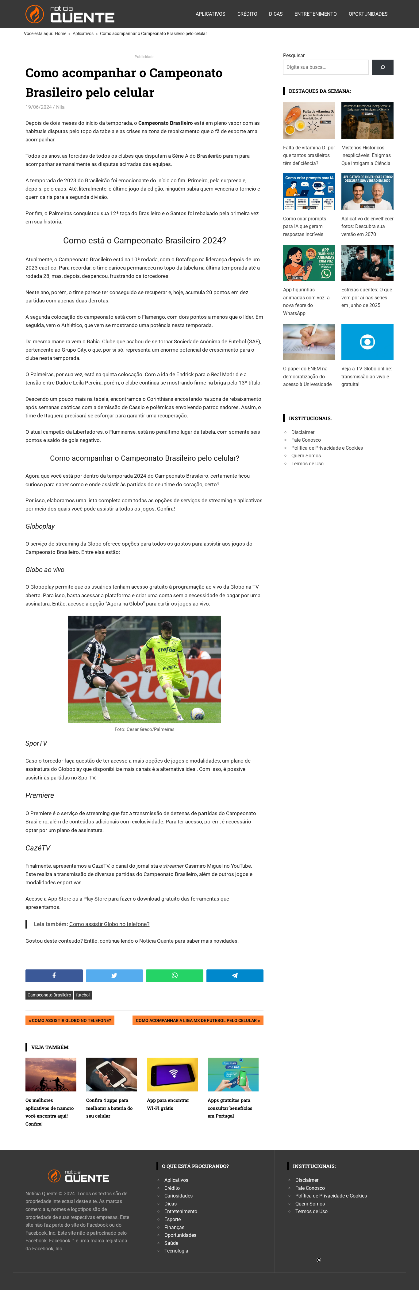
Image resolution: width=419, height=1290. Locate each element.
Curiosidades (178, 1196)
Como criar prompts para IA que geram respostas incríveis (304, 226)
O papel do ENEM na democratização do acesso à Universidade (307, 376)
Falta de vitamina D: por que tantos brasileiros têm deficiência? (309, 155)
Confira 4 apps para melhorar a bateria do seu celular (109, 1108)
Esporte (172, 1219)
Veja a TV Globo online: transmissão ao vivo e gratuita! (366, 376)
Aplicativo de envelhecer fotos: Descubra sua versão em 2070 (367, 226)
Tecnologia (176, 1251)
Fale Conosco (306, 440)
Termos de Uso (307, 464)
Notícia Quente (156, 941)
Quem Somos (306, 456)
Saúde (171, 1243)
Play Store (95, 899)
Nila (60, 107)
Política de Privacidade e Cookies (327, 448)
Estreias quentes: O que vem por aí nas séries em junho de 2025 (366, 297)
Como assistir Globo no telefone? (71, 1021)
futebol (83, 994)
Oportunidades (368, 14)
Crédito (247, 14)
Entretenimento (315, 14)
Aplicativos (210, 14)
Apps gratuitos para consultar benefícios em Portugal (230, 1108)
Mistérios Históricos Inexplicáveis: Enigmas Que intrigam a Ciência (366, 155)
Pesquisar (294, 55)
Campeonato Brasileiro (49, 994)
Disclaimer (302, 432)
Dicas (276, 14)
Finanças (174, 1227)
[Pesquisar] (383, 67)
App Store (59, 899)
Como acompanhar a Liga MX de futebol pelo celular (196, 1021)
